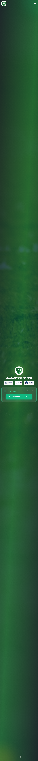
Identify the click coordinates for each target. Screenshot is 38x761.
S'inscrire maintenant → (19, 397)
